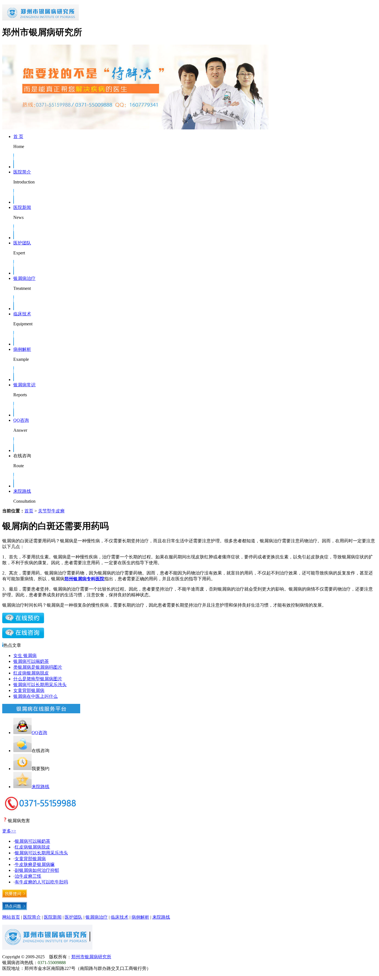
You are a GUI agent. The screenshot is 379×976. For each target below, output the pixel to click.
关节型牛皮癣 (51, 511)
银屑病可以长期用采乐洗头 (40, 684)
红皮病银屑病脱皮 (31, 673)
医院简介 (22, 172)
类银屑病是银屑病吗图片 (37, 667)
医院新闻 (22, 207)
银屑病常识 (24, 384)
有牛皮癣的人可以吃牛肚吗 (41, 882)
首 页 (18, 136)
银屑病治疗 (24, 278)
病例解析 (22, 349)
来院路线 (22, 491)
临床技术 (22, 313)
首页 (28, 511)
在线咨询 (22, 455)
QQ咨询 (21, 420)
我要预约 (40, 768)
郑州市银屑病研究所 (91, 956)
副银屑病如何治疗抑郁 (37, 870)
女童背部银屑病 (28, 690)
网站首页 (11, 917)
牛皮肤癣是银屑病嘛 (35, 864)
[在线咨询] (23, 621)
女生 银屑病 (25, 655)
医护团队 (22, 243)
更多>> (9, 831)
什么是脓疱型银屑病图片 (37, 678)
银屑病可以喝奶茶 (31, 661)
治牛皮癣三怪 (28, 876)
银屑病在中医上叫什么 (35, 696)
